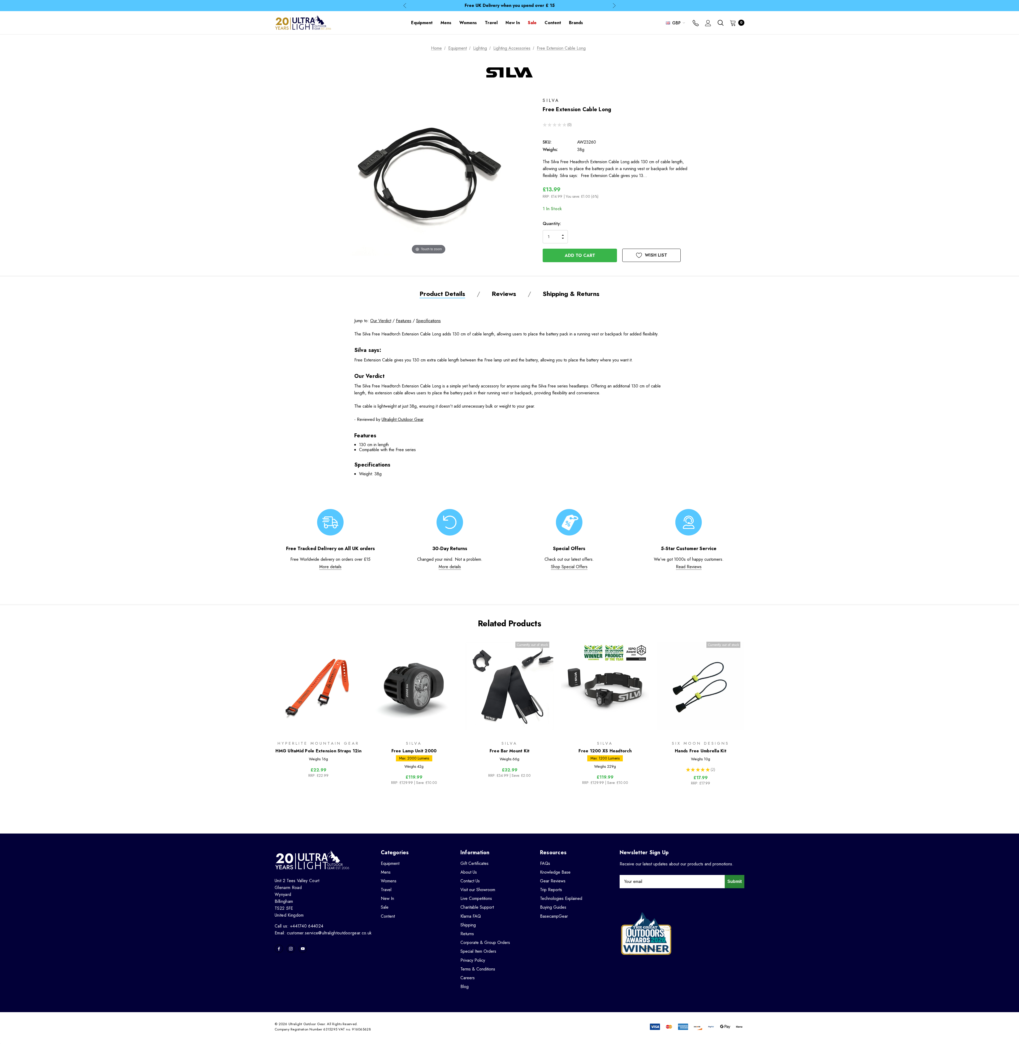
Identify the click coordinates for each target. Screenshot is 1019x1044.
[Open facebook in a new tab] (279, 948)
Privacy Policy (472, 960)
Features (403, 321)
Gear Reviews (552, 881)
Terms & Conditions (477, 969)
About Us (468, 872)
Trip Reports (551, 890)
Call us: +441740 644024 (299, 926)
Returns (467, 934)
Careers (467, 978)
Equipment (390, 863)
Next (614, 6)
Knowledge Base (555, 872)
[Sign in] (708, 23)
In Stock (552, 209)
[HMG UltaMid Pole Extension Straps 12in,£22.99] (318, 686)
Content (388, 916)
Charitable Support (477, 907)
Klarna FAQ (470, 916)
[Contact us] (695, 23)
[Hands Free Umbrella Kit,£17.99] (700, 686)
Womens (388, 881)
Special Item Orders (478, 951)
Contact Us (470, 881)
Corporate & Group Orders (485, 942)
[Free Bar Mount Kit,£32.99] (509, 686)
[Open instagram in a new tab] (291, 948)
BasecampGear (554, 916)
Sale (384, 907)
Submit (734, 881)
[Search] (720, 22)
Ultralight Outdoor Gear (403, 419)
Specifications (428, 321)
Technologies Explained (561, 898)
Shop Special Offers (569, 567)
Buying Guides (553, 907)
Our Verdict (380, 321)
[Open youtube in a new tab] (303, 948)
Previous (405, 6)
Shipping (468, 925)
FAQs (545, 863)
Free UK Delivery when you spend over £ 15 (510, 5)
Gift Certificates (474, 863)
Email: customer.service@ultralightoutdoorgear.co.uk (323, 933)
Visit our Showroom (477, 890)
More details (330, 567)
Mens (386, 872)
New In (387, 898)
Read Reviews (689, 567)
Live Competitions (476, 898)
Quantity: (552, 224)
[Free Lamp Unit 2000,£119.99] (414, 686)
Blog (464, 986)
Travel (386, 890)
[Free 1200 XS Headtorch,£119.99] (605, 686)
